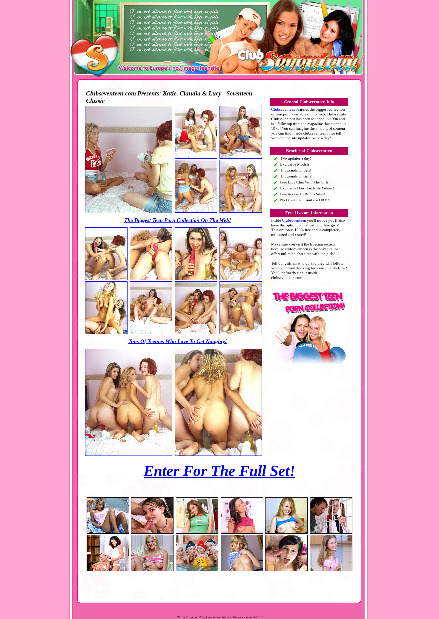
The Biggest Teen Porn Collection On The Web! (177, 220)
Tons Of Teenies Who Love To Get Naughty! (177, 341)
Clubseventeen (283, 109)
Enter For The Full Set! (219, 470)
